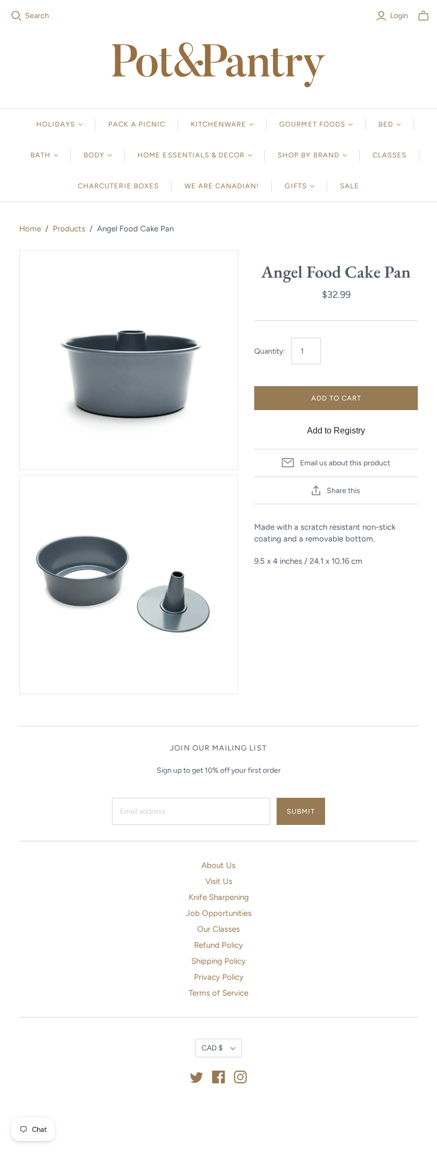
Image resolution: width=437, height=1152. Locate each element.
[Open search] (16, 16)
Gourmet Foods (312, 124)
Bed (385, 124)
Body (94, 155)
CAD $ (212, 1048)
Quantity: (269, 351)
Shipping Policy (218, 961)
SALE (349, 186)
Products (69, 228)
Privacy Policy (219, 977)
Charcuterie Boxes (118, 186)
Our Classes (218, 929)
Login (399, 15)
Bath (40, 155)
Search (37, 15)
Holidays (55, 124)
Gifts (295, 186)
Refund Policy (218, 945)
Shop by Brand (308, 155)
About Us (218, 865)
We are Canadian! (222, 186)
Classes (390, 155)
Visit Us (218, 881)
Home (30, 228)
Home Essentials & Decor (191, 155)
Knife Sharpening (219, 897)
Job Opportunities (219, 913)
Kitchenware (218, 124)
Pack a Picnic (136, 124)
